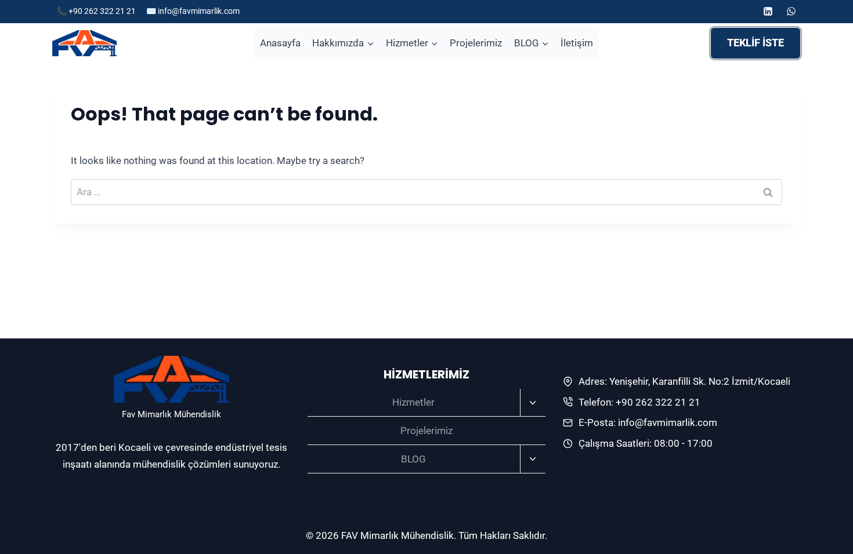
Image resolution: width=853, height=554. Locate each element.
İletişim (577, 43)
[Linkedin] (768, 11)
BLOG (413, 459)
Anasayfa (280, 43)
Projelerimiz (476, 43)
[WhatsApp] (791, 11)
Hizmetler (413, 402)
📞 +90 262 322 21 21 (97, 11)
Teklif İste (755, 43)
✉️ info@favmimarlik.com (193, 11)
